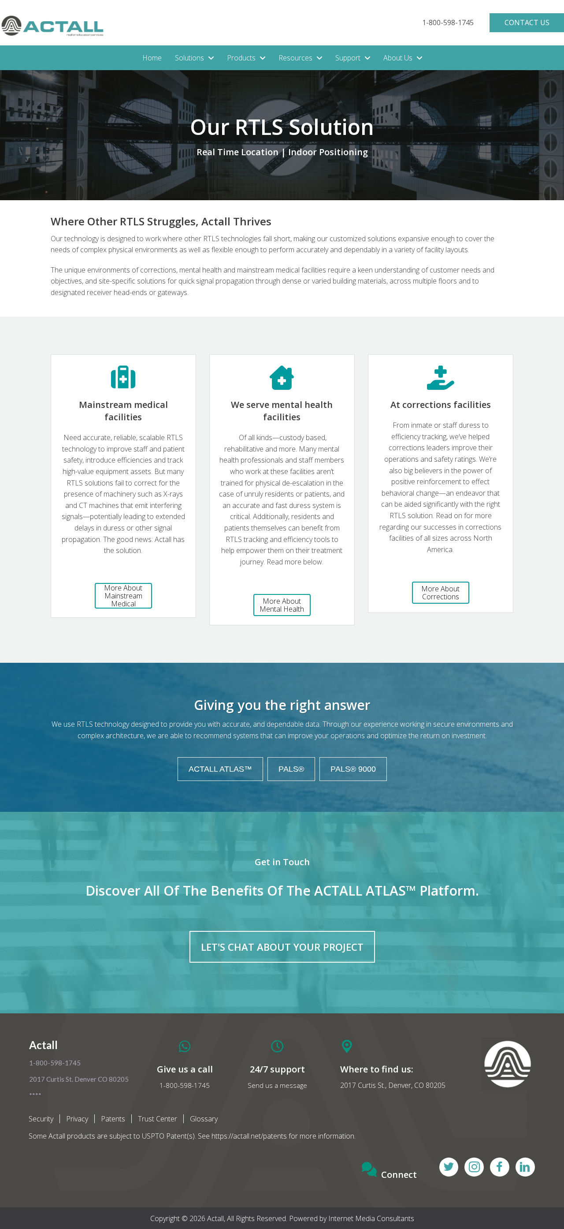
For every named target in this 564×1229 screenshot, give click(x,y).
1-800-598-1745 (185, 1085)
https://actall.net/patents (249, 1136)
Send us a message (277, 1085)
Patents (113, 1118)
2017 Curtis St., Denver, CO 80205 (392, 1085)
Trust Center (157, 1118)
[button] (448, 22)
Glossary (204, 1118)
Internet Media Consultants (371, 1218)
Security (41, 1118)
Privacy (77, 1118)
